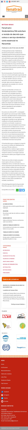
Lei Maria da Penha (8, 204)
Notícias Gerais (8, 24)
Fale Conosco (4, 383)
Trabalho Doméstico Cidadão (11, 232)
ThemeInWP (17, 428)
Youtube (6, 401)
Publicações (6, 272)
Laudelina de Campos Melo (10, 290)
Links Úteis (4, 377)
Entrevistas (6, 250)
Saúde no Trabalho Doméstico (11, 225)
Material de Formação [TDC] (10, 264)
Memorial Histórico (5, 370)
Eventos (5, 253)
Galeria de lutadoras (8, 258)
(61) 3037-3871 (15, 1)
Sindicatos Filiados (5, 380)
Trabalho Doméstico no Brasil (11, 235)
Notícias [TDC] (6, 267)
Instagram (6, 395)
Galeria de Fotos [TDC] (9, 255)
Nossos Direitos (7, 218)
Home (2, 364)
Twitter (6, 398)
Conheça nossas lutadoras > (18, 304)
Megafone (5, 211)
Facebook (6, 391)
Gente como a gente (8, 261)
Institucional (4, 367)
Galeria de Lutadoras (6, 374)
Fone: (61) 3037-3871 (6, 419)
